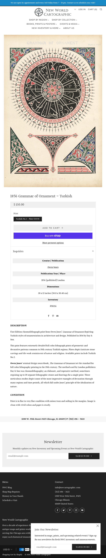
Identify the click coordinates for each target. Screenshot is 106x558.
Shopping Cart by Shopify (12, 554)
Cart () (92, 9)
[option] (53, 111)
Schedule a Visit (9, 500)
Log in (82, 9)
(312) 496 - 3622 (62, 492)
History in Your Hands (12, 496)
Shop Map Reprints (11, 492)
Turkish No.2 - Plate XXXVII (27, 218)
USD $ (6, 549)
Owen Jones (53, 267)
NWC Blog (7, 487)
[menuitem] (39, 20)
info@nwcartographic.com (67, 487)
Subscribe (83, 456)
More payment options (53, 243)
